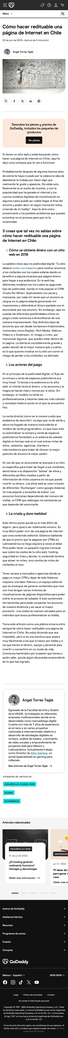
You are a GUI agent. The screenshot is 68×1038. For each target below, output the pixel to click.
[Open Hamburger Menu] (4, 5)
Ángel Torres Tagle (23, 51)
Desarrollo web (20, 849)
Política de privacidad (32, 995)
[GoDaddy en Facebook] (5, 983)
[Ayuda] (49, 5)
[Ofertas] (43, 5)
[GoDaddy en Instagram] (12, 983)
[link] (14, 101)
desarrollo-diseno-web (20, 784)
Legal (15, 995)
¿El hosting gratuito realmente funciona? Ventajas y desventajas (23, 865)
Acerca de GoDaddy (14, 908)
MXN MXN (56, 975)
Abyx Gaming (39, 753)
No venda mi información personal (34, 1001)
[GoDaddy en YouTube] (36, 983)
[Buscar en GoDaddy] (62, 13)
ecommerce (12, 801)
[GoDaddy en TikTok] (20, 983)
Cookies (51, 995)
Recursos (8, 925)
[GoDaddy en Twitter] (28, 983)
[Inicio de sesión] (56, 5)
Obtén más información (22, 878)
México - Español (12, 975)
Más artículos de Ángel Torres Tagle (28, 766)
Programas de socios (14, 933)
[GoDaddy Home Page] (16, 961)
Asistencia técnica (12, 917)
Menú (6, 13)
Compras (8, 950)
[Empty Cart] (62, 5)
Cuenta (7, 941)
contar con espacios (24, 268)
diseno (9, 793)
